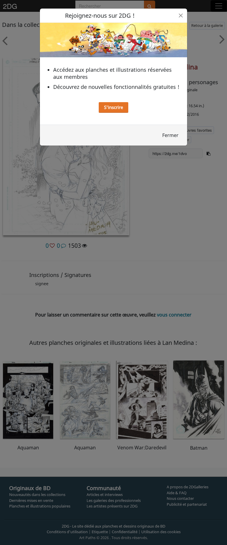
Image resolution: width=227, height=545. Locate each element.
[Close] (180, 15)
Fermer (170, 135)
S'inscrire (113, 107)
